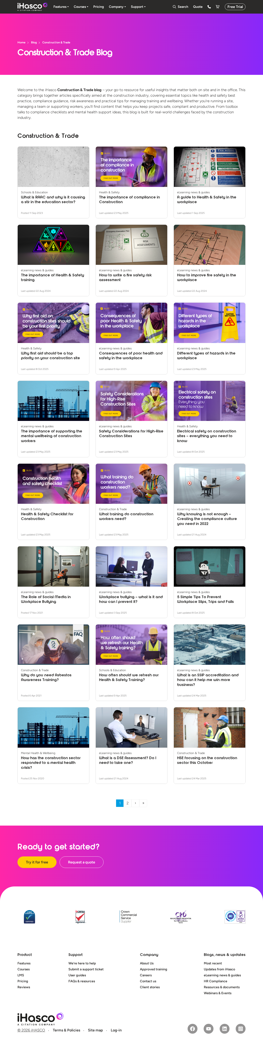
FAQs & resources (81, 981)
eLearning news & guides (222, 975)
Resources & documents (222, 987)
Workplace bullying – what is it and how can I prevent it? (131, 599)
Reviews (23, 987)
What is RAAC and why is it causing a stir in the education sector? (53, 200)
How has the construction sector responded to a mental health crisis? (51, 763)
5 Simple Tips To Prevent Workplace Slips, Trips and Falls (205, 599)
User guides (77, 975)
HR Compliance (215, 981)
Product (24, 955)
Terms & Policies (66, 1030)
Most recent (213, 963)
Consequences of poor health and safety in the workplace (131, 356)
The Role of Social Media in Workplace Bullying (46, 599)
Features (23, 963)
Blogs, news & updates (225, 955)
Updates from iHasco (219, 969)
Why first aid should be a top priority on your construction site (50, 356)
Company (149, 955)
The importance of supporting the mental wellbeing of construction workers (51, 436)
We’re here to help (82, 963)
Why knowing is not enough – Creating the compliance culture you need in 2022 (207, 519)
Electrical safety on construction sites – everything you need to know (206, 436)
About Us (146, 963)
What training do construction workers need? (126, 516)
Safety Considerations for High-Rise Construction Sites (131, 434)
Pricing (22, 981)
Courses (23, 969)
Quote (198, 7)
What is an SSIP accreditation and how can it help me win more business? (208, 680)
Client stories (150, 987)
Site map (95, 1030)
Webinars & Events (217, 993)
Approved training (153, 969)
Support (75, 955)
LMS (20, 975)
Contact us (148, 981)
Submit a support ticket (86, 969)
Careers (146, 975)
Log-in (116, 1030)
